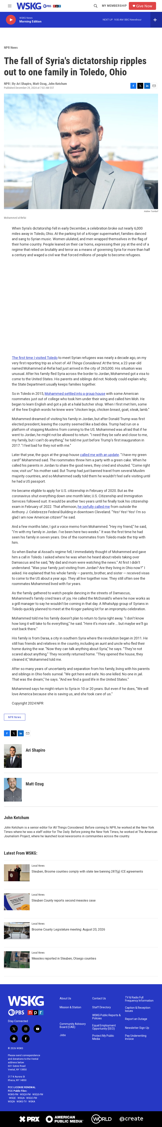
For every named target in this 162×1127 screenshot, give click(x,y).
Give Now (144, 6)
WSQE (12, 1098)
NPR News (11, 48)
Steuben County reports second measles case (64, 900)
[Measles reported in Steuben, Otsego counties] (17, 959)
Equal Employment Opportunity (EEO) (104, 1027)
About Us (65, 998)
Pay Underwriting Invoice (135, 1037)
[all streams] (156, 20)
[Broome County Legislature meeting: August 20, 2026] (17, 930)
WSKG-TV (22, 1101)
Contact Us (99, 998)
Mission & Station (70, 1007)
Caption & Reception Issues (137, 1009)
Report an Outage (136, 1019)
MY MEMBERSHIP (114, 5)
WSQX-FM (25, 1094)
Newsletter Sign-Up (137, 1027)
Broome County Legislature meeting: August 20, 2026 (68, 929)
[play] (11, 20)
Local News (38, 865)
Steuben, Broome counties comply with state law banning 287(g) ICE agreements (87, 871)
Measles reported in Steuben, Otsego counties (64, 958)
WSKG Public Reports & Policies (106, 1017)
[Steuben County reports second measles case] (17, 901)
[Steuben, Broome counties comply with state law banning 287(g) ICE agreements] (17, 872)
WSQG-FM (37, 1094)
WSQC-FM (31, 1098)
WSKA (31, 1101)
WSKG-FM (13, 1094)
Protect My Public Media (103, 1037)
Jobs (63, 1035)
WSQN (11, 1101)
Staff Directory (101, 1007)
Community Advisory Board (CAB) (73, 1025)
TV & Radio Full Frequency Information (139, 999)
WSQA (21, 1098)
